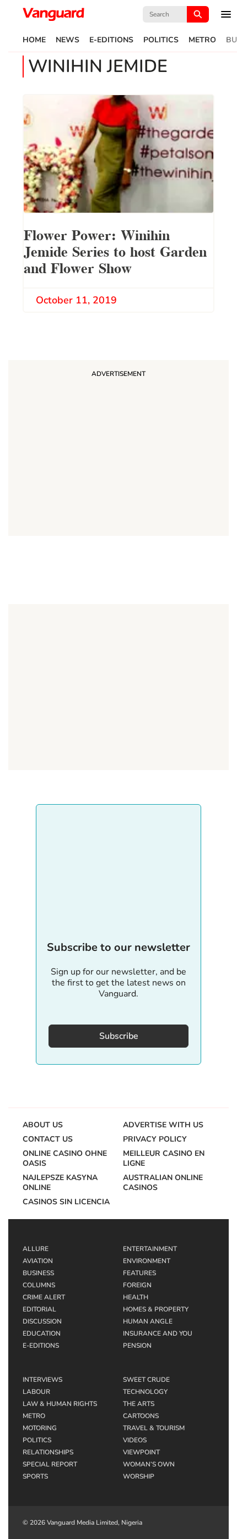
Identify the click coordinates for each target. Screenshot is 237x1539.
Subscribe (118, 1036)
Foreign (137, 1285)
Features (139, 1273)
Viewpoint (141, 1452)
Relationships (48, 1452)
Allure (36, 1248)
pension (137, 1345)
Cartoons (141, 1415)
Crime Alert (44, 1297)
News (67, 40)
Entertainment (150, 1248)
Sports (35, 1476)
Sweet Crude (146, 1379)
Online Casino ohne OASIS (65, 1159)
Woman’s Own (149, 1464)
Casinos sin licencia (66, 1202)
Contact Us (48, 1139)
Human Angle (148, 1321)
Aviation (38, 1260)
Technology (145, 1391)
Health (135, 1297)
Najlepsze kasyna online (60, 1183)
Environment (146, 1260)
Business (38, 1273)
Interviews (42, 1379)
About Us (43, 1125)
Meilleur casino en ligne (163, 1159)
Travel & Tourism (154, 1428)
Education (42, 1333)
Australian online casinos (163, 1183)
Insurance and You (157, 1333)
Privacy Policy (155, 1139)
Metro (202, 40)
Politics (161, 40)
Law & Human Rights (60, 1403)
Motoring (40, 1428)
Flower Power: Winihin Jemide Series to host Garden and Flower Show (115, 250)
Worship (138, 1476)
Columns (39, 1285)
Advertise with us (163, 1125)
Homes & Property (155, 1309)
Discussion (42, 1321)
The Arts (138, 1403)
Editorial (39, 1309)
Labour (36, 1391)
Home (34, 40)
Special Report (50, 1464)
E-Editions (111, 40)
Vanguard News (53, 14)
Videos (135, 1440)
